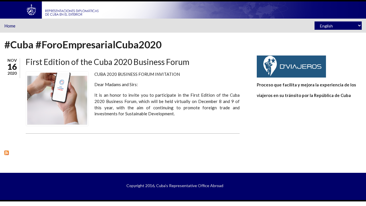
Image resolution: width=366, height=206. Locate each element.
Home (9, 25)
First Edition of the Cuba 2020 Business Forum (107, 62)
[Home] (63, 9)
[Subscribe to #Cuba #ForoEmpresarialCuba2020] (122, 152)
